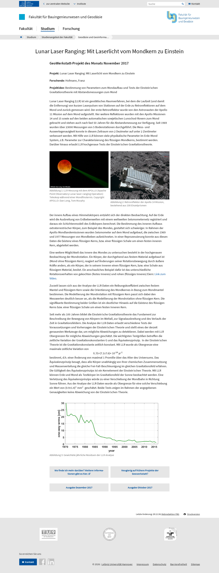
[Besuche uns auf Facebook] (42, 561)
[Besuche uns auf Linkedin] (51, 561)
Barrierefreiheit (178, 564)
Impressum (143, 564)
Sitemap (195, 564)
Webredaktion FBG (170, 514)
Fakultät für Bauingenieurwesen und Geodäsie (65, 17)
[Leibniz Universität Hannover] (29, 4)
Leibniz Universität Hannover (117, 564)
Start (183, 4)
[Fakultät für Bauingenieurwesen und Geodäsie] (20, 37)
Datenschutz (159, 564)
